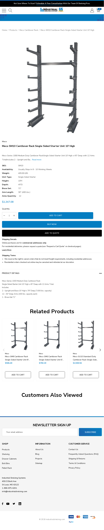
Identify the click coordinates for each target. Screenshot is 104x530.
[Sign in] (92, 10)
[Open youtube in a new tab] (8, 503)
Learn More (6, 250)
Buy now (52, 224)
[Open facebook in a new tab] (2, 503)
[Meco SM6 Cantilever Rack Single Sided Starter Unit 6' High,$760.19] (52, 334)
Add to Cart (55, 215)
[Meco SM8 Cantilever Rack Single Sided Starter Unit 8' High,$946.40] (18, 334)
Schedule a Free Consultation (49, 3)
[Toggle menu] (4, 10)
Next (100, 350)
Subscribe (90, 432)
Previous (3, 350)
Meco (4, 141)
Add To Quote (52, 233)
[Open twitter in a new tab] (14, 503)
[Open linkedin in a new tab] (20, 503)
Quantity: (6, 209)
